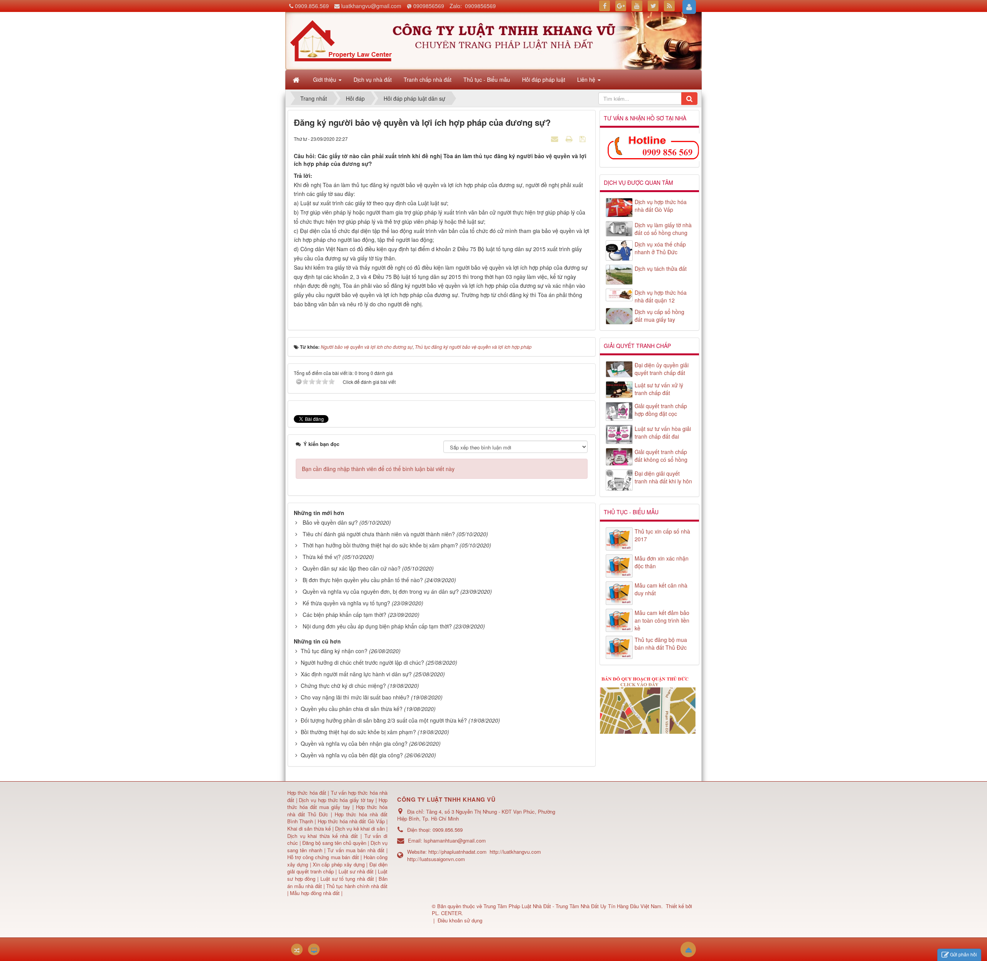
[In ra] (570, 138)
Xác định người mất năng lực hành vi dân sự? (356, 674)
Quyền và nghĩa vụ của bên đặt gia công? (352, 755)
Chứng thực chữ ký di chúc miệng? (343, 685)
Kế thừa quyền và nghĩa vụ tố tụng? (346, 603)
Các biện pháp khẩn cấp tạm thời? (344, 614)
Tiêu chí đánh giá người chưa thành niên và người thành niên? (379, 534)
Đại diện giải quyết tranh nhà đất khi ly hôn (663, 477)
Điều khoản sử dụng (460, 920)
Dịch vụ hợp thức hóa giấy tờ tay (335, 800)
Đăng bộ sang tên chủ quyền (335, 842)
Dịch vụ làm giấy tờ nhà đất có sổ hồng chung (663, 228)
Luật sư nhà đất (355, 871)
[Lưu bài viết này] (583, 138)
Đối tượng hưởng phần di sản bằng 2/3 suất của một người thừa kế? (384, 720)
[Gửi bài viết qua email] (555, 138)
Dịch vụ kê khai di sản (360, 828)
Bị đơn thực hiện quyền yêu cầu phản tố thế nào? (363, 580)
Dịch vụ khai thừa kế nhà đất (322, 835)
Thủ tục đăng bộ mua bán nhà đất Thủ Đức (661, 643)
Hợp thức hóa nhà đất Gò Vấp (351, 821)
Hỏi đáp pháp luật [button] (543, 79)
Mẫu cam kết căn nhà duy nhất (661, 589)
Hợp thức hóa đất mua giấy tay (337, 803)
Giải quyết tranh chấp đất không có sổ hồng (661, 455)
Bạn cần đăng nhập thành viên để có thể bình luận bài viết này (378, 469)
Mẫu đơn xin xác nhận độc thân (662, 562)
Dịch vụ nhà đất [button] (373, 79)
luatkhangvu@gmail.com (371, 6)
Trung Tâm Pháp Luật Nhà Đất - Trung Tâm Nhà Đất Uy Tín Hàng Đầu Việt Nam (572, 906)
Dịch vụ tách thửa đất (661, 268)
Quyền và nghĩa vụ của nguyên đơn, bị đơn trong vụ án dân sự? (381, 591)
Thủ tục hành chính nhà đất (356, 886)
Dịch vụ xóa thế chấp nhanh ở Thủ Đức (660, 248)
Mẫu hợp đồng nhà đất (315, 893)
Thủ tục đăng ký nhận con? (334, 651)
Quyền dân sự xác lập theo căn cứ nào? (352, 568)
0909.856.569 (312, 6)
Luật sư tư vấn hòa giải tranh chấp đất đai (663, 432)
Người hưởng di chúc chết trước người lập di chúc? (362, 662)
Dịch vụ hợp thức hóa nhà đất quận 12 (661, 296)
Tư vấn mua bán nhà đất (356, 850)
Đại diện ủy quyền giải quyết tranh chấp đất (662, 369)
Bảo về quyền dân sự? (330, 522)
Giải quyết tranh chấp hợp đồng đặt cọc (661, 409)
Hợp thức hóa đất (306, 792)
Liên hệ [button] (587, 79)
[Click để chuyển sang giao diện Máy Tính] (314, 949)
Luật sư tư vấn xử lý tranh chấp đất (659, 389)
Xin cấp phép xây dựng (339, 864)
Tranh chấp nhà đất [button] (427, 79)
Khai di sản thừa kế (309, 828)
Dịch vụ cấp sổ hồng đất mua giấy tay (659, 315)
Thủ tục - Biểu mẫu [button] (486, 79)
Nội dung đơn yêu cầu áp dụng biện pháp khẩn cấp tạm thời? (377, 626)
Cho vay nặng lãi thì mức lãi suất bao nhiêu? (355, 697)
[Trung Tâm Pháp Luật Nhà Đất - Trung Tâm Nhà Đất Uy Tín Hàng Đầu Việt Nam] (340, 40)
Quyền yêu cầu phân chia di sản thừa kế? (352, 709)
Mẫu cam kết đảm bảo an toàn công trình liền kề (662, 620)
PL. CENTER (446, 913)
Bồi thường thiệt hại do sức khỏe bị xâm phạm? (358, 732)
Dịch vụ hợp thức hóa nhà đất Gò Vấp (661, 205)
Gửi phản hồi (963, 954)
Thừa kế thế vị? (322, 557)
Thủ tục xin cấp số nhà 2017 (662, 535)
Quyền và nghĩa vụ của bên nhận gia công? (354, 743)
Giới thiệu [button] (325, 79)
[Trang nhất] (297, 79)
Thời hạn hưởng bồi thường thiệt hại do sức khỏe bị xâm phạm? (380, 545)
